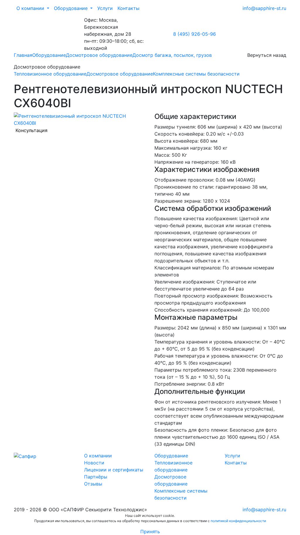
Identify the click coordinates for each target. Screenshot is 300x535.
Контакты (128, 8)
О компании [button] (30, 8)
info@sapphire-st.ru (264, 8)
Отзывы (93, 484)
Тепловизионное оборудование (50, 74)
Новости (94, 463)
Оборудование (49, 55)
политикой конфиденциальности (238, 521)
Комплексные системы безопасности (196, 74)
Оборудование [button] (71, 8)
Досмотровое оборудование (99, 55)
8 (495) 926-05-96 (194, 34)
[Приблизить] (80, 119)
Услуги (105, 8)
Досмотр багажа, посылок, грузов (172, 55)
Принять (150, 531)
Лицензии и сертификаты (113, 470)
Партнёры (95, 477)
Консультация (31, 130)
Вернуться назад (266, 55)
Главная (23, 55)
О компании (98, 456)
